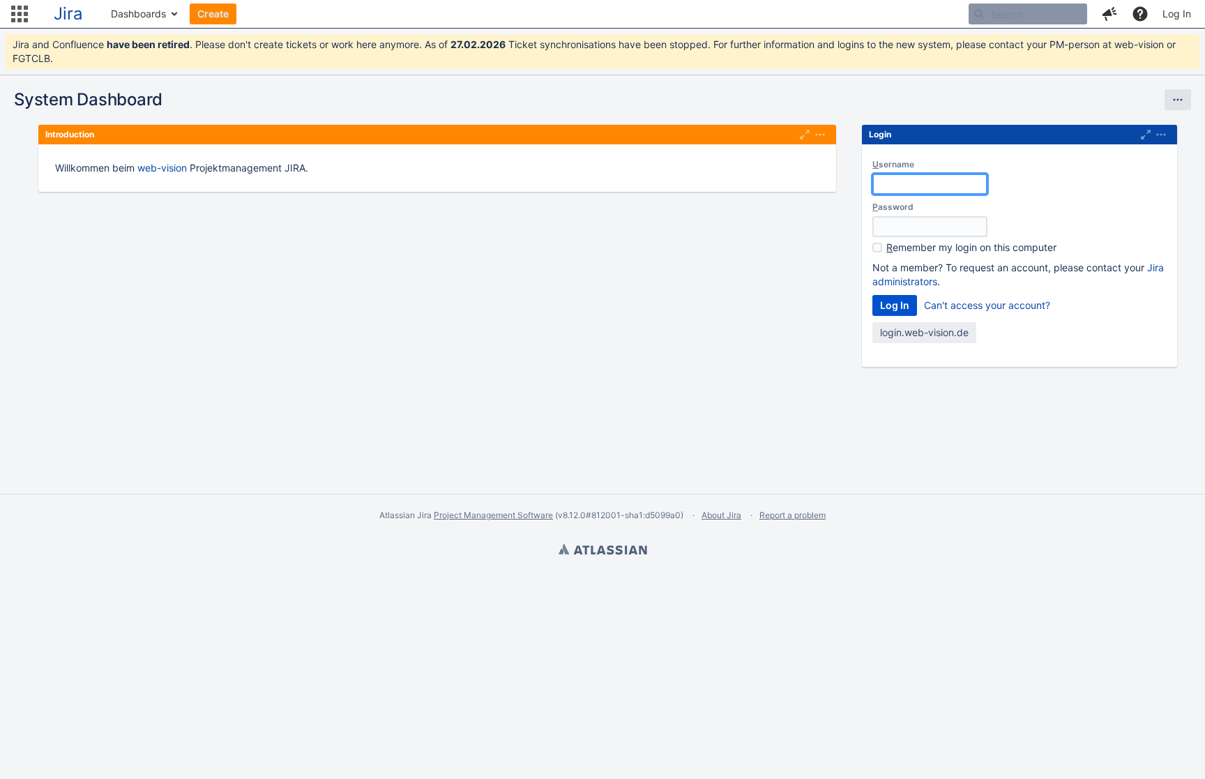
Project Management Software (493, 515)
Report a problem (792, 515)
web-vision (162, 168)
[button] (19, 14)
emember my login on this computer (971, 247)
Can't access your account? (987, 305)
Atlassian (602, 551)
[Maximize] (804, 134)
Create (213, 14)
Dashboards (138, 14)
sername (893, 164)
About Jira (721, 515)
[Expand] (820, 134)
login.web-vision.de (924, 332)
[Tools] (1178, 99)
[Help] (1140, 14)
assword (893, 207)
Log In (1176, 14)
